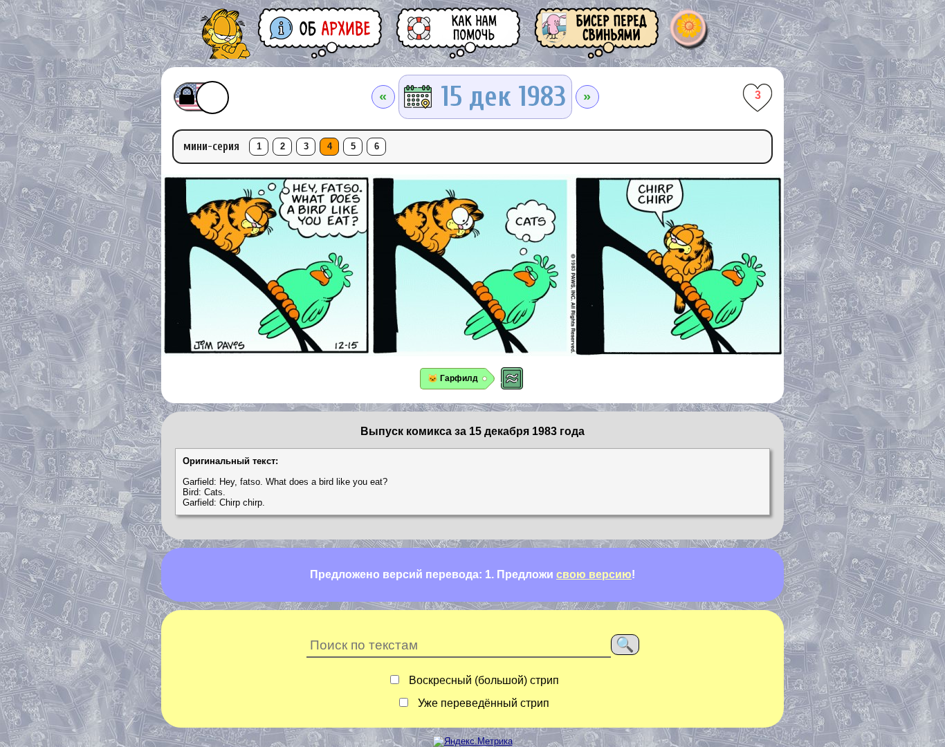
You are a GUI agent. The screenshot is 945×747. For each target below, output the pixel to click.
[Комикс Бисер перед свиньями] (598, 33)
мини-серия (211, 146)
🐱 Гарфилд (453, 378)
